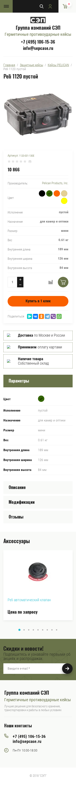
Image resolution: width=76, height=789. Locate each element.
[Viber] (53, 316)
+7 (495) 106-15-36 (38, 42)
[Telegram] (47, 316)
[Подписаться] (67, 668)
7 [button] (47, 629)
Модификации (22, 502)
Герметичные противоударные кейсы (38, 34)
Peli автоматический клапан (29, 600)
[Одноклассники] (41, 316)
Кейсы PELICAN (58, 65)
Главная (9, 65)
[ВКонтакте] (35, 316)
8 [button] (52, 629)
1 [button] (19, 629)
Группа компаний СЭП (38, 27)
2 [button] (24, 629)
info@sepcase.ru (38, 48)
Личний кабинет (50, 6)
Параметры (19, 380)
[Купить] (63, 282)
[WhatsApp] (59, 316)
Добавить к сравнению (50, 282)
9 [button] (56, 629)
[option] (38, 585)
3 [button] (28, 629)
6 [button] (42, 629)
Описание (17, 487)
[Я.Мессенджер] (29, 316)
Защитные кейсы (31, 65)
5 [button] (38, 629)
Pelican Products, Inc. (55, 183)
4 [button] (33, 629)
